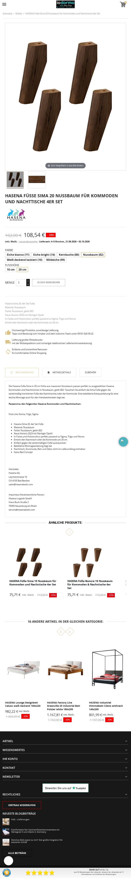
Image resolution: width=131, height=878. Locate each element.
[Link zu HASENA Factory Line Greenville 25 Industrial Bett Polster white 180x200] (23, 670)
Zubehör (90, 372)
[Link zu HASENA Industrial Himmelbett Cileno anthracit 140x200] (65, 670)
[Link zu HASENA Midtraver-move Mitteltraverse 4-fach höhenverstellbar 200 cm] (107, 670)
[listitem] (33, 568)
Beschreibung (24, 372)
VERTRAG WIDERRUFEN (21, 805)
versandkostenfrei (28, 241)
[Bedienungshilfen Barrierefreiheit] (8, 860)
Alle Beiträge (17, 853)
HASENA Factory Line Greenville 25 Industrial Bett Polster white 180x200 (21, 706)
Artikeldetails (61, 372)
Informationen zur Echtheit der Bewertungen (98, 874)
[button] (61, 532)
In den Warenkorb (48, 282)
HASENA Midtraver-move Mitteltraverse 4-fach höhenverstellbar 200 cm (104, 706)
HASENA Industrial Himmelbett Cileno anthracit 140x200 (64, 706)
